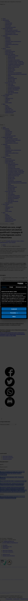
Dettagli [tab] (11, 287)
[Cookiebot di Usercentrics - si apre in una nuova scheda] (17, 283)
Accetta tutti (14, 309)
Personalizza (13, 312)
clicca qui (9, 304)
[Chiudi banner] (26, 283)
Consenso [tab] (4, 287)
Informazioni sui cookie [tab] (21, 287)
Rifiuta (14, 316)
